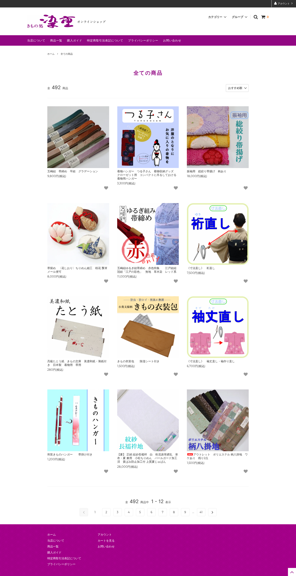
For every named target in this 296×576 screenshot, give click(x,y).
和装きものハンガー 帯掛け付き (69, 454)
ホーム (51, 53)
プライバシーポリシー (143, 40)
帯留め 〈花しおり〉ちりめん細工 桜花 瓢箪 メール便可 (77, 269)
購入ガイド (74, 40)
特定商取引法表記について (105, 40)
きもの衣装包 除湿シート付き (138, 361)
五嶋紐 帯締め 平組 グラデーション (72, 171)
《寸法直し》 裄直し (201, 268)
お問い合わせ (172, 40)
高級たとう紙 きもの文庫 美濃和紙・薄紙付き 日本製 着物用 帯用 (77, 362)
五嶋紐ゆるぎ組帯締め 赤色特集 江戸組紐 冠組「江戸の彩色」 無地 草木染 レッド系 (148, 269)
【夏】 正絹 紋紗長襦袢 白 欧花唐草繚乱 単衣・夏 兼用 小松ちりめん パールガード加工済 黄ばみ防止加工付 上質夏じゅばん (147, 458)
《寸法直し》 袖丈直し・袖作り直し (211, 361)
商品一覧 (56, 40)
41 (201, 512)
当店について (36, 40)
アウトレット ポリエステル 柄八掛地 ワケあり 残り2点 (217, 456)
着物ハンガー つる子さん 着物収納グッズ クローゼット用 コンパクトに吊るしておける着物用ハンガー (146, 174)
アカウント (283, 3)
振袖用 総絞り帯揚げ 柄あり (206, 171)
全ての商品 (67, 53)
